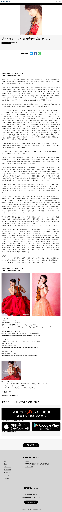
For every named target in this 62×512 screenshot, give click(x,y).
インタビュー (7, 467)
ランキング (7, 472)
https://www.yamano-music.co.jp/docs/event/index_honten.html (21, 335)
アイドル (6, 475)
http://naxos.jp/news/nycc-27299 (14, 386)
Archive (5, 3)
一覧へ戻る (29, 445)
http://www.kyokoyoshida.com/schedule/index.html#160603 (20, 355)
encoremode (7, 469)
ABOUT (27, 461)
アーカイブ (7, 478)
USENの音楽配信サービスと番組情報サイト (37, 464)
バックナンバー (11, 3)
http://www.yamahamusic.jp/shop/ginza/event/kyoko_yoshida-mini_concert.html (26, 327)
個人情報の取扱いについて (30, 497)
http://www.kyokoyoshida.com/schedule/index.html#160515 (20, 347)
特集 (5, 464)
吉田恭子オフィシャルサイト (10, 395)
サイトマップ (29, 467)
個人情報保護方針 (30, 494)
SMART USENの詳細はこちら (10, 431)
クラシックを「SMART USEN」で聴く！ (22, 402)
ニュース (6, 461)
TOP (1, 3)
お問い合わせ (30, 502)
